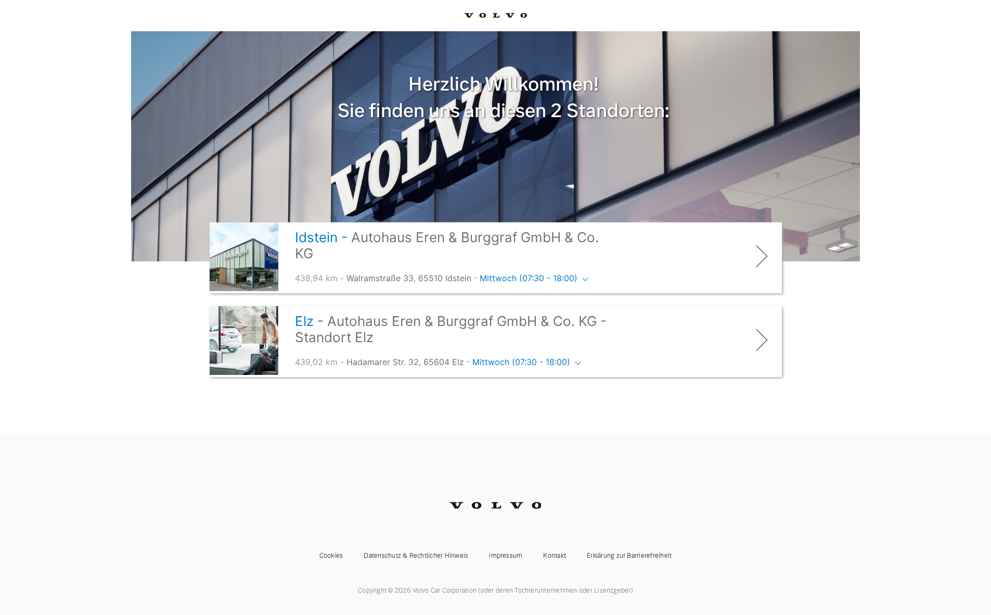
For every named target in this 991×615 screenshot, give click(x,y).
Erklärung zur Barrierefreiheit (629, 555)
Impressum (505, 555)
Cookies (331, 555)
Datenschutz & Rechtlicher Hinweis (416, 555)
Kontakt (554, 555)
